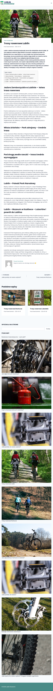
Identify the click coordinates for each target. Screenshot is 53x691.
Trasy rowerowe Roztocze (43, 276)
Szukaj (48, 329)
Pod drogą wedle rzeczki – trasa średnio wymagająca (19, 78)
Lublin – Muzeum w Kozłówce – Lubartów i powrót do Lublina (21, 81)
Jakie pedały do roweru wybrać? (11, 276)
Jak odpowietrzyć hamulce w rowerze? (13, 558)
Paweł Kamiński (10, 46)
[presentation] (13, 298)
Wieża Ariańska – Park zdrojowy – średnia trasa (18, 76)
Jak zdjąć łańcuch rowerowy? (10, 374)
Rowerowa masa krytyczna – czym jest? (14, 337)
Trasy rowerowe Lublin (8, 484)
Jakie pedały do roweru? (9, 595)
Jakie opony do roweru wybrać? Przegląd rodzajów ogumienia (20, 676)
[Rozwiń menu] (51, 3)
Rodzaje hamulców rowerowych (11, 631)
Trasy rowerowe (8, 40)
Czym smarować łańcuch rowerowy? (13, 410)
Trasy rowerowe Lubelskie (39, 309)
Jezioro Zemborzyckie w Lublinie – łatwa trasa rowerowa (20, 74)
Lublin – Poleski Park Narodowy (13, 79)
